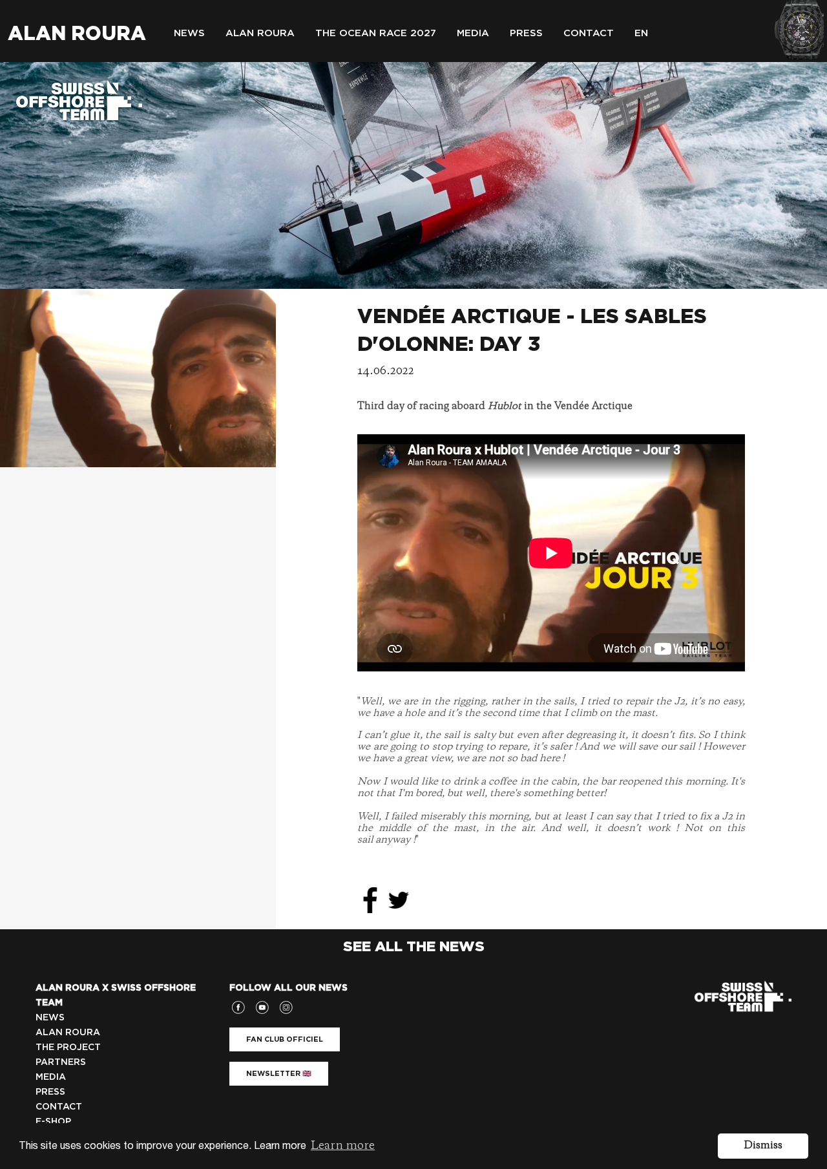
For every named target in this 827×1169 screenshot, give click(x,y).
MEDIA (51, 1076)
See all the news (414, 946)
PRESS (50, 1091)
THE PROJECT (68, 1047)
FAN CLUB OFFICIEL (284, 1039)
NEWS (50, 1017)
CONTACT (59, 1106)
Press (526, 33)
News (189, 33)
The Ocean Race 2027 (375, 33)
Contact (588, 33)
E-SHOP (53, 1121)
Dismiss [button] (763, 1146)
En (641, 33)
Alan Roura (77, 33)
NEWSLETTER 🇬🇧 (278, 1073)
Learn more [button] (343, 1146)
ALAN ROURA (68, 1032)
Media (473, 33)
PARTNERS (61, 1062)
